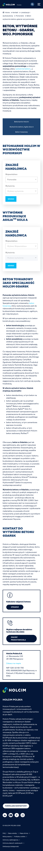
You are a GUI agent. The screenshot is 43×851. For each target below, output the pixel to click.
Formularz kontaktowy (16, 806)
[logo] (9, 5)
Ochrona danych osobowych (12, 843)
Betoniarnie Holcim (21, 122)
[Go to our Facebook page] (17, 815)
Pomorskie (20, 16)
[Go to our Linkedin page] (5, 815)
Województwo (11, 174)
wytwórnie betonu (23, 69)
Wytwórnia (10, 186)
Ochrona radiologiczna (10, 840)
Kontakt (15, 13)
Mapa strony (24, 833)
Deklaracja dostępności (11, 846)
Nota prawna (7, 836)
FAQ (4, 833)
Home (7, 13)
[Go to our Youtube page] (11, 815)
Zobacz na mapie (13, 663)
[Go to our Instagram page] (23, 815)
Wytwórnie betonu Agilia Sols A (22, 127)
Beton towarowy (21, 132)
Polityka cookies (19, 836)
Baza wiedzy (12, 833)
